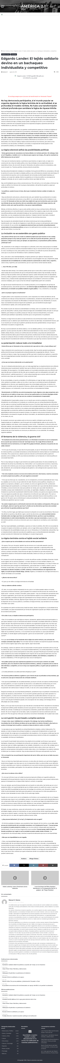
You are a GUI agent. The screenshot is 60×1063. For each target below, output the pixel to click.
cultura (24, 858)
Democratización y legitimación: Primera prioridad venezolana (50, 1041)
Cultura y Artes (9, 51)
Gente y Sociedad (6, 1033)
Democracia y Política (7, 1030)
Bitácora (4, 1053)
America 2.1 (5, 72)
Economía (13, 54)
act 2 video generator (46, 1051)
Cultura (4, 1038)
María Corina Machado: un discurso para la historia (49, 1047)
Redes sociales (6, 1048)
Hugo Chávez (34, 858)
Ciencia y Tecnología (7, 1043)
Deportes (4, 1046)
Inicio (3, 51)
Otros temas (5, 1041)
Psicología (4, 1051)
